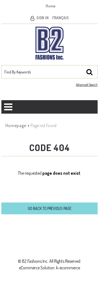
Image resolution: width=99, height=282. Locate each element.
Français (60, 17)
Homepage (16, 125)
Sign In (42, 17)
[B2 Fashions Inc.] (49, 43)
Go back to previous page (50, 208)
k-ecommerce (68, 267)
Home (51, 6)
